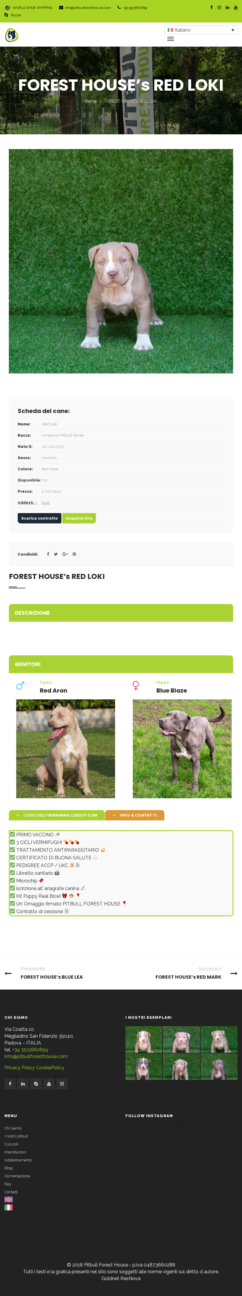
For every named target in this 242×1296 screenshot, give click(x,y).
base (45, 502)
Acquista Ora (79, 518)
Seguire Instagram (185, 1136)
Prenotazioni (15, 1152)
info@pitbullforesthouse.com (88, 8)
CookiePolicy (49, 1067)
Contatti (11, 1192)
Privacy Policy (19, 1067)
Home (91, 101)
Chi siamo (13, 1128)
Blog (8, 1168)
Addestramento (18, 1160)
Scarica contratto (39, 518)
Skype (15, 15)
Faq (7, 1184)
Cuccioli (11, 1144)
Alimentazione (17, 1176)
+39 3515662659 (134, 8)
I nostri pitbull (16, 1136)
